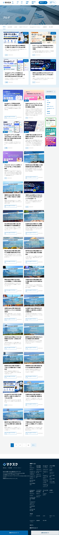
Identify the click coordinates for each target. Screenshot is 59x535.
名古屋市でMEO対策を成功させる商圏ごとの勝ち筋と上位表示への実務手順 (33, 310)
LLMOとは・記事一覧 (39, 472)
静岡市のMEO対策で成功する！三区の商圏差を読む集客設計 (33, 338)
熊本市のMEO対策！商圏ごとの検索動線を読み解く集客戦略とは (33, 166)
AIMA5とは (38, 474)
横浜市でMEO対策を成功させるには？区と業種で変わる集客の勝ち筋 (12, 423)
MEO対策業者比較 (32, 484)
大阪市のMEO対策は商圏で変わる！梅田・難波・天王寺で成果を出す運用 (33, 281)
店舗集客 (45, 27)
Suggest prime (45, 494)
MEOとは (31, 469)
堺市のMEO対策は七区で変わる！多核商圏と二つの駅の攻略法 (12, 280)
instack (31, 495)
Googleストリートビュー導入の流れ (45, 481)
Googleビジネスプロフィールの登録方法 (32, 473)
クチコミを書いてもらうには (52, 482)
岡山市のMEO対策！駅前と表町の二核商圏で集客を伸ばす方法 (12, 251)
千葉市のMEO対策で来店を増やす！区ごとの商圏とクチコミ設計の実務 (34, 423)
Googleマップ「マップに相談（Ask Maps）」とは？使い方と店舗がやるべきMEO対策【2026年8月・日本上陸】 (15, 74)
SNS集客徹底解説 (32, 507)
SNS (27, 117)
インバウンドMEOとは (38, 496)
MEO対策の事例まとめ (32, 481)
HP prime (51, 492)
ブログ (18, 2)
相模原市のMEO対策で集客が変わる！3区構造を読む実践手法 (33, 366)
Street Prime (45, 469)
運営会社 (4, 467)
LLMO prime (38, 469)
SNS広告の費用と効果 (32, 510)
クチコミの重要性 (52, 476)
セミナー (22, 2)
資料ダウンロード (34, 528)
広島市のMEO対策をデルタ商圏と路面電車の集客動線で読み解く (33, 224)
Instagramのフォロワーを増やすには (32, 503)
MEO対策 (10, 27)
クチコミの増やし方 (52, 479)
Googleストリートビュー (35, 27)
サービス (13, 2)
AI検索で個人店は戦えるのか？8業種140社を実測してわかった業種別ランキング (33, 136)
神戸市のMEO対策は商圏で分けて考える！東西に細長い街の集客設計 (33, 252)
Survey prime (51, 470)
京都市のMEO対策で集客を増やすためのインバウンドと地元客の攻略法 (12, 310)
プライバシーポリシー (17, 467)
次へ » (33, 445)
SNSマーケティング (23, 27)
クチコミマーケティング (52, 473)
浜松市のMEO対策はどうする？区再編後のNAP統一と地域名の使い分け (12, 338)
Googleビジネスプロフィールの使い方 (32, 477)
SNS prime (32, 493)
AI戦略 (6, 82)
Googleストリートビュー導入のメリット (45, 485)
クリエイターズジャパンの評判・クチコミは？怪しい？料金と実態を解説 (13, 166)
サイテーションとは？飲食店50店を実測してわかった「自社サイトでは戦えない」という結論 (43, 47)
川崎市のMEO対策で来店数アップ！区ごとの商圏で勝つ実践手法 (33, 395)
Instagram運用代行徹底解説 (32, 499)
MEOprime (32, 467)
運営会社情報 (34, 2)
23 (28, 445)
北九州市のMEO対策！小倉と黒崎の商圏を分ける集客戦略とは (12, 224)
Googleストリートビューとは (45, 472)
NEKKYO (38, 493)
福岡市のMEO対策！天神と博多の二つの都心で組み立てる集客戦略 (12, 196)
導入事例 (51, 27)
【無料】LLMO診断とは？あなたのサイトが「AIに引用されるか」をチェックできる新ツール (42, 74)
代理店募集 (27, 2)
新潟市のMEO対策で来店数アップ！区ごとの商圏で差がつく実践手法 (12, 367)
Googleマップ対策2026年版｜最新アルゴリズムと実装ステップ (12, 104)
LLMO (15, 27)
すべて (4, 27)
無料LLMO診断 (38, 477)
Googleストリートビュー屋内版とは (45, 477)
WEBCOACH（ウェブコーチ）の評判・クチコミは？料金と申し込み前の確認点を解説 (34, 105)
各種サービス (33, 463)
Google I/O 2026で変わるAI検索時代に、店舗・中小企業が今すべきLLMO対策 (15, 46)
